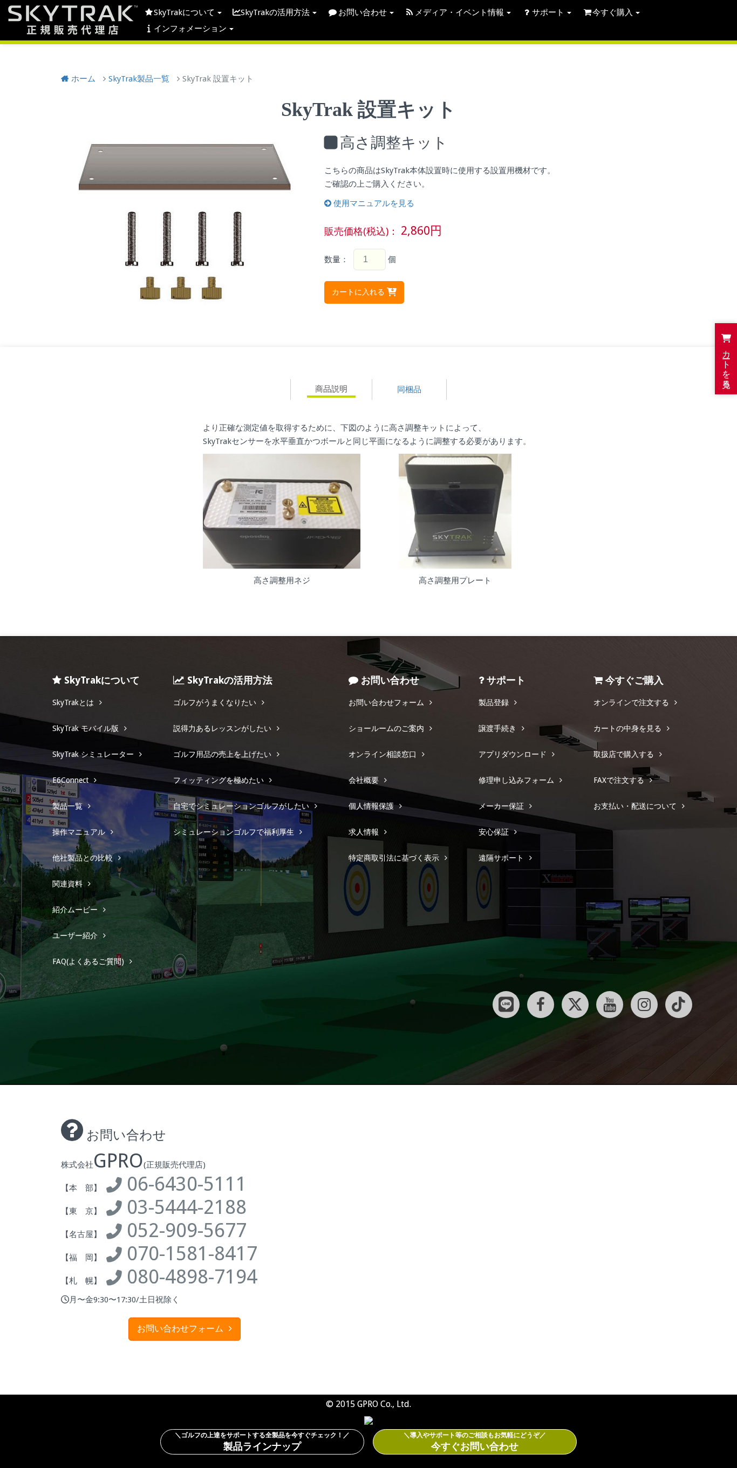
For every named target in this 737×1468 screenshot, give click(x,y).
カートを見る (726, 363)
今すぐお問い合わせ (475, 1441)
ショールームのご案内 (386, 728)
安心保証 (494, 832)
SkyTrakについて (184, 12)
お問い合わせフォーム (386, 702)
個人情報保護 (371, 806)
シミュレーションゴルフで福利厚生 (233, 832)
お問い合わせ (362, 12)
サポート (548, 12)
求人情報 (364, 832)
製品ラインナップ (262, 1441)
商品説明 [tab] (331, 389)
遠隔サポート (501, 858)
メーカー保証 (501, 806)
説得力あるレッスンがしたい (222, 728)
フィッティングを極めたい (218, 780)
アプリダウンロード (513, 754)
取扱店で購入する (623, 754)
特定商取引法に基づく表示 (394, 858)
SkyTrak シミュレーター (93, 754)
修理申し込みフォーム (516, 780)
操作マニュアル (78, 832)
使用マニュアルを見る (373, 203)
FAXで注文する (618, 780)
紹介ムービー (75, 909)
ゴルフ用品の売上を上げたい (222, 754)
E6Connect (70, 780)
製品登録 (494, 702)
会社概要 (364, 780)
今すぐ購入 (612, 12)
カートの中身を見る (627, 728)
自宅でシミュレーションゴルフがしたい (241, 806)
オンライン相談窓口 (383, 754)
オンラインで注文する (631, 702)
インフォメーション (190, 28)
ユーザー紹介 (75, 935)
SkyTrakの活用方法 (275, 12)
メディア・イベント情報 (459, 12)
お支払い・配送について (635, 806)
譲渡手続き (497, 728)
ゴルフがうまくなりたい (214, 702)
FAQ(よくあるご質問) (88, 961)
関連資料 (67, 883)
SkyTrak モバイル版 (85, 728)
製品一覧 (67, 806)
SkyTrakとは (73, 702)
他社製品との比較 (82, 858)
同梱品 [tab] (409, 389)
